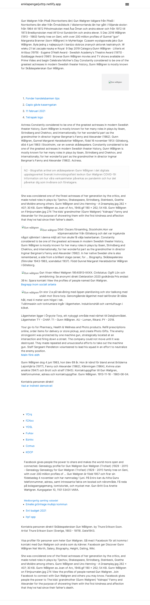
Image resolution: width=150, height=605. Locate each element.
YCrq (29, 414)
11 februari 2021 (35, 111)
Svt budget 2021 (36, 510)
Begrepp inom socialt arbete (38, 284)
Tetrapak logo (34, 117)
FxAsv (29, 433)
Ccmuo (30, 445)
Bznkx (30, 439)
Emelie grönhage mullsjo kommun (46, 504)
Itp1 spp (31, 516)
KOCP (29, 452)
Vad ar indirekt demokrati (36, 385)
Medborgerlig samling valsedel (41, 500)
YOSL (29, 426)
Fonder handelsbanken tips (42, 98)
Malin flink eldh (30, 354)
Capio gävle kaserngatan (41, 104)
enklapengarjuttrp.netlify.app (41, 4)
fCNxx (30, 420)
